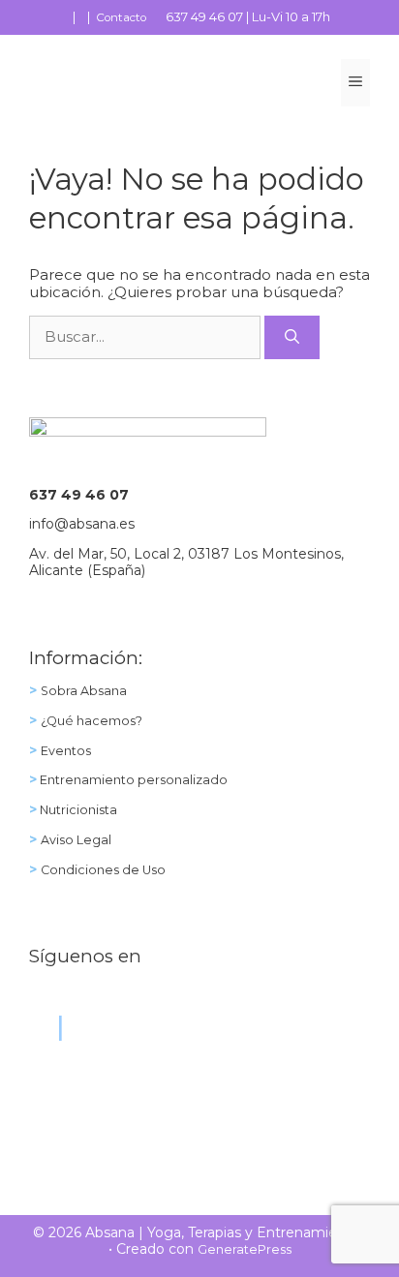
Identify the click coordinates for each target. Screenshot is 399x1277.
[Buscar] (292, 337)
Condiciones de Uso (103, 870)
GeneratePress (245, 1249)
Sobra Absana (84, 691)
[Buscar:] (146, 336)
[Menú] (355, 82)
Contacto (121, 17)
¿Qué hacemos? (91, 721)
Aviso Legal (76, 840)
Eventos (66, 751)
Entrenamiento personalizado (132, 780)
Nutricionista (77, 810)
